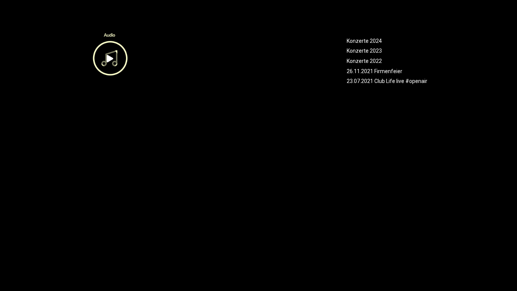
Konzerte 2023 (364, 51)
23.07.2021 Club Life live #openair (387, 81)
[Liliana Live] (109, 26)
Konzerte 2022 (364, 61)
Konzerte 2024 (364, 41)
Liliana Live (57, 101)
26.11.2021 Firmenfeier (374, 71)
